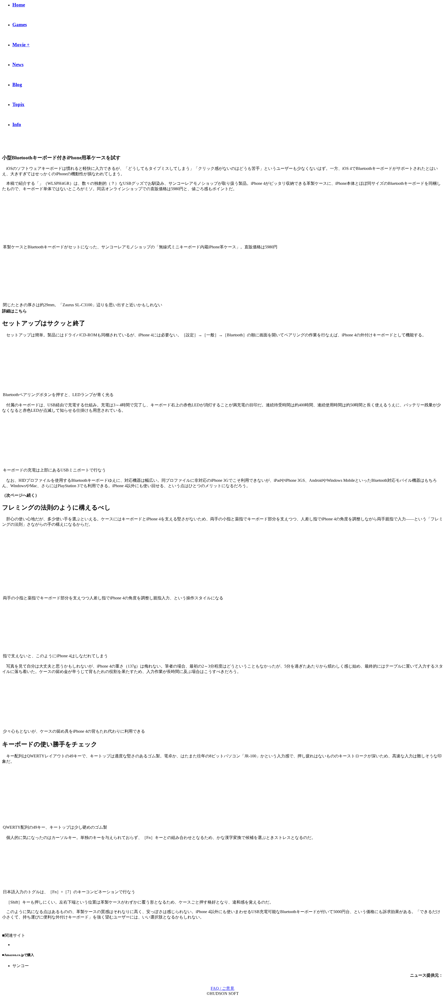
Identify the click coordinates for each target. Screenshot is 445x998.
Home (18, 4)
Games (19, 24)
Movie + (21, 44)
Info (16, 124)
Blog (17, 84)
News (17, 64)
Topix (18, 104)
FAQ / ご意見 (222, 988)
